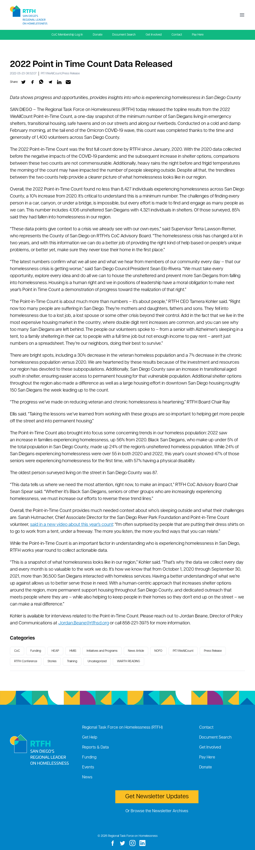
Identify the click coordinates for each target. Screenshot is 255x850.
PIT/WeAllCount (51, 73)
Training (72, 661)
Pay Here (197, 34)
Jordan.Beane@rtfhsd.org (83, 623)
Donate (97, 34)
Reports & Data (95, 748)
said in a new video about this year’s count (71, 525)
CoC (17, 651)
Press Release (71, 73)
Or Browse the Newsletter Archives (157, 811)
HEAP (55, 651)
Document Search (124, 34)
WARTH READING (128, 661)
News (87, 777)
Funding (35, 651)
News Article (136, 651)
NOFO (158, 651)
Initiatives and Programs (102, 651)
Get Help (89, 738)
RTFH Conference (25, 661)
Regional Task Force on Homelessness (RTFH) (122, 728)
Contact (177, 34)
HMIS (72, 651)
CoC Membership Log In (67, 34)
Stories (52, 661)
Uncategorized (97, 661)
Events (88, 767)
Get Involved (154, 34)
